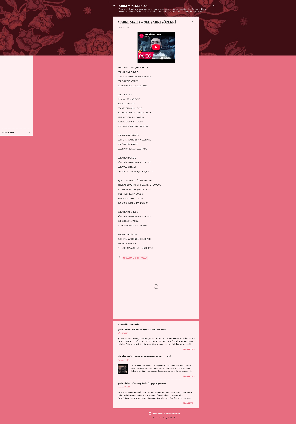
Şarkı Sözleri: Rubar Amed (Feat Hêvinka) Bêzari (142, 329)
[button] (193, 22)
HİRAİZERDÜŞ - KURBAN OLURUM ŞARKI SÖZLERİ (144, 356)
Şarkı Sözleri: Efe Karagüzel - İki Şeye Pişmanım (142, 383)
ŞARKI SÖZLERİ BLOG (133, 5)
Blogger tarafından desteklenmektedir (165, 413)
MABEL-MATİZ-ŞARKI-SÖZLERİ (135, 258)
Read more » (189, 349)
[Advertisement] (208, 51)
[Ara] (214, 6)
